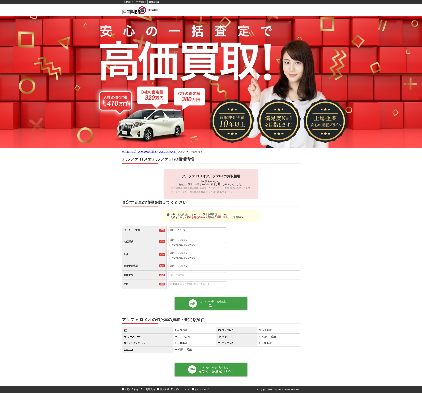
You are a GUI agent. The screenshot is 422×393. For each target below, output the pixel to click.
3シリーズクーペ (132, 336)
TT (125, 330)
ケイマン (128, 349)
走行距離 (128, 241)
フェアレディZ (225, 343)
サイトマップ (202, 389)
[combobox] (233, 275)
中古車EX (141, 2)
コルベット (223, 336)
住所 (126, 284)
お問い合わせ (131, 389)
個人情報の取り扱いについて (175, 389)
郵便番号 (128, 275)
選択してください (179, 230)
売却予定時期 (131, 265)
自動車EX (128, 2)
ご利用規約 (149, 389)
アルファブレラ (226, 330)
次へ (214, 303)
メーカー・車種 (132, 230)
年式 (126, 254)
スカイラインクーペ (134, 343)
